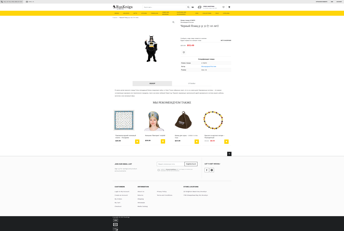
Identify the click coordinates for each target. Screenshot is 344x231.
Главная (115, 17)
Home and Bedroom (165, 13)
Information (143, 187)
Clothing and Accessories (181, 13)
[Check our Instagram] (212, 170)
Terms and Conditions (164, 195)
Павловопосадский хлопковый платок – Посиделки (125, 137)
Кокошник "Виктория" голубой (155, 135)
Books (117, 13)
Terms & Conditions (171, 169)
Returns (140, 195)
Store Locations (190, 187)
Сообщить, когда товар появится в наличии (193, 38)
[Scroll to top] (229, 154)
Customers (120, 187)
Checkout (118, 206)
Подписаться (191, 164)
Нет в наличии (226, 40)
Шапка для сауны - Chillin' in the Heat (186, 137)
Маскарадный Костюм (187, 22)
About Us (141, 191)
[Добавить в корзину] (137, 142)
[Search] (188, 7)
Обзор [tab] (152, 83)
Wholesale (141, 202)
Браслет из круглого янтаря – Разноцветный (215, 137)
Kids (196, 13)
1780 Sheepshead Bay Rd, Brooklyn (195, 195)
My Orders (118, 199)
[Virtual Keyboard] (193, 7)
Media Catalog (143, 206)
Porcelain (154, 13)
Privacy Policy (162, 191)
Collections (207, 13)
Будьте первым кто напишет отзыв (191, 40)
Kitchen (144, 13)
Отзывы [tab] (191, 83)
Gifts (135, 13)
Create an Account (121, 195)
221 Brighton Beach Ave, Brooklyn (195, 191)
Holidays (126, 13)
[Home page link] (124, 7)
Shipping (141, 199)
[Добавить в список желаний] (183, 52)
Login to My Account (122, 191)
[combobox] (167, 7)
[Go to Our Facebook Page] (207, 170)
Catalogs (226, 13)
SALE (217, 13)
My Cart (117, 202)
